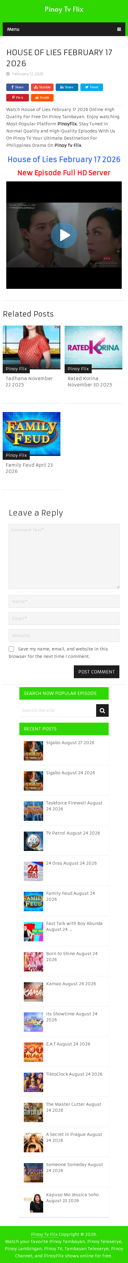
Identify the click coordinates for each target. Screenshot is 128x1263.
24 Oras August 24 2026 (71, 863)
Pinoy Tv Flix (64, 9)
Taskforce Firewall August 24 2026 (74, 806)
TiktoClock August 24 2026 (74, 1074)
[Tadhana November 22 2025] (31, 347)
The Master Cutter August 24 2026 (73, 1107)
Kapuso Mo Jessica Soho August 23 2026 (72, 1197)
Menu (13, 29)
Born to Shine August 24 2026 (72, 956)
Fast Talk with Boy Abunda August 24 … (74, 926)
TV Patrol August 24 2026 (73, 833)
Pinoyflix (67, 124)
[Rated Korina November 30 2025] (93, 347)
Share (19, 87)
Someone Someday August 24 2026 (74, 1167)
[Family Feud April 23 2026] (31, 434)
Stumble (45, 87)
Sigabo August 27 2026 (70, 742)
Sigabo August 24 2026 (70, 772)
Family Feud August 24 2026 (70, 896)
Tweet (93, 87)
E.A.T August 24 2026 (68, 1044)
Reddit (44, 97)
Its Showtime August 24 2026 (71, 1017)
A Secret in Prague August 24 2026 (74, 1137)
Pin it (19, 97)
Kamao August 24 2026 (71, 983)
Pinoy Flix (16, 368)
